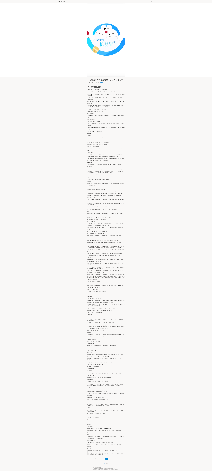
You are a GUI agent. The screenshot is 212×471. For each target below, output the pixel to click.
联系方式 (96, 467)
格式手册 (100, 467)
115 (112, 459)
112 (104, 459)
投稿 (151, 1)
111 (101, 459)
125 (116, 459)
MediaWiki (106, 468)
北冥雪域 (97, 82)
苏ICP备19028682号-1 (112, 468)
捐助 (98, 467)
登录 (154, 1)
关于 (93, 467)
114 (109, 459)
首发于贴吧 (101, 82)
